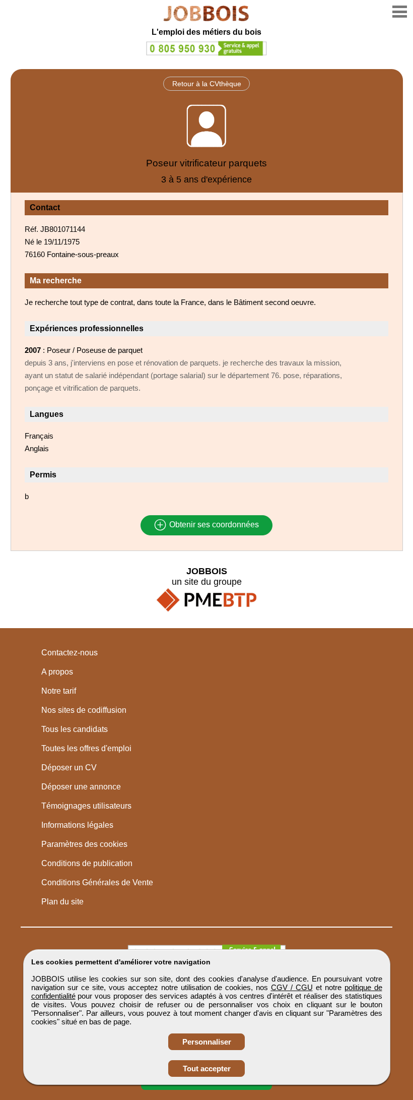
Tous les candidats (74, 729)
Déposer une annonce (81, 786)
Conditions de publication (86, 863)
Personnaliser (206, 1041)
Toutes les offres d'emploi (86, 748)
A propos (57, 671)
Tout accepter (207, 1068)
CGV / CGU (292, 987)
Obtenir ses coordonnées (213, 525)
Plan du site (62, 901)
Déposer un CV (69, 767)
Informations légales (77, 825)
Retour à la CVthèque (206, 84)
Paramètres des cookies (84, 844)
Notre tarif (58, 691)
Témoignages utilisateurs (86, 806)
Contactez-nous (69, 652)
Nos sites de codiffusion (83, 710)
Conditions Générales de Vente (97, 882)
